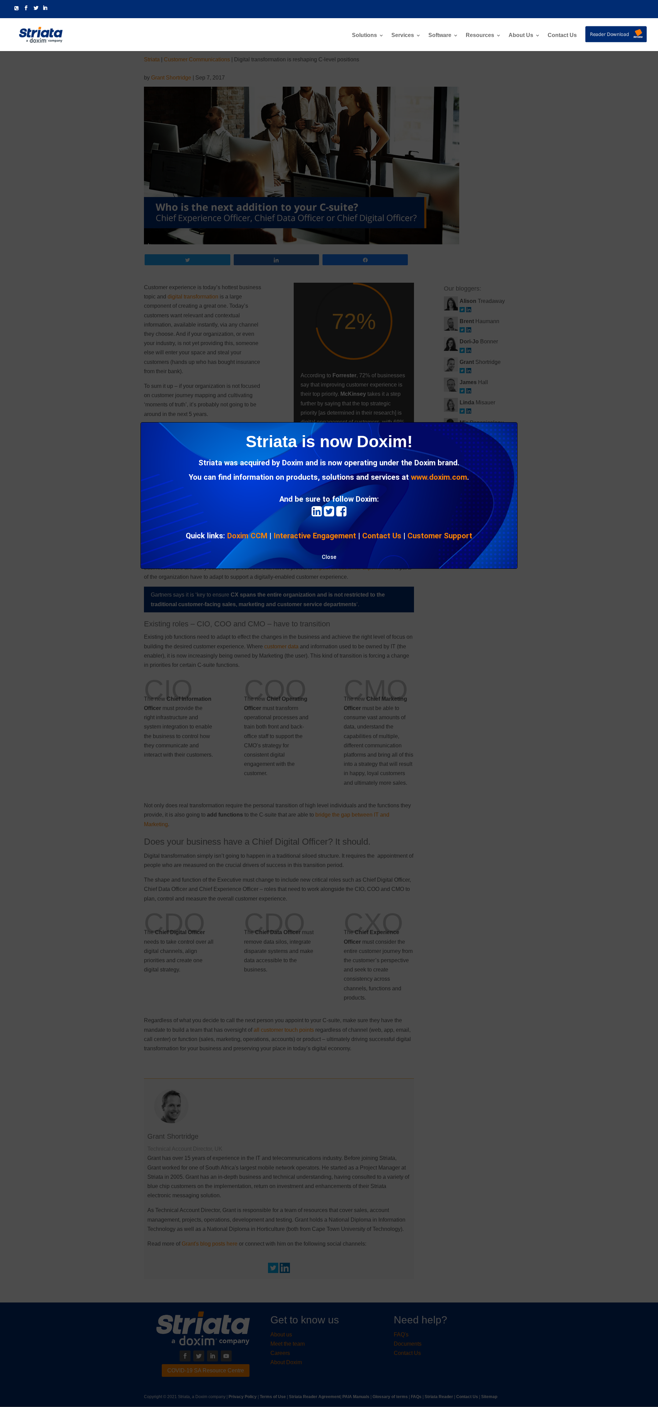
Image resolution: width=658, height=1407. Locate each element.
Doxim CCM (247, 535)
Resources (480, 35)
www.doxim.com (439, 477)
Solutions (364, 35)
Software (439, 35)
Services (402, 35)
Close (329, 557)
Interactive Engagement (314, 535)
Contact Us (562, 35)
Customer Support (439, 535)
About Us (521, 35)
